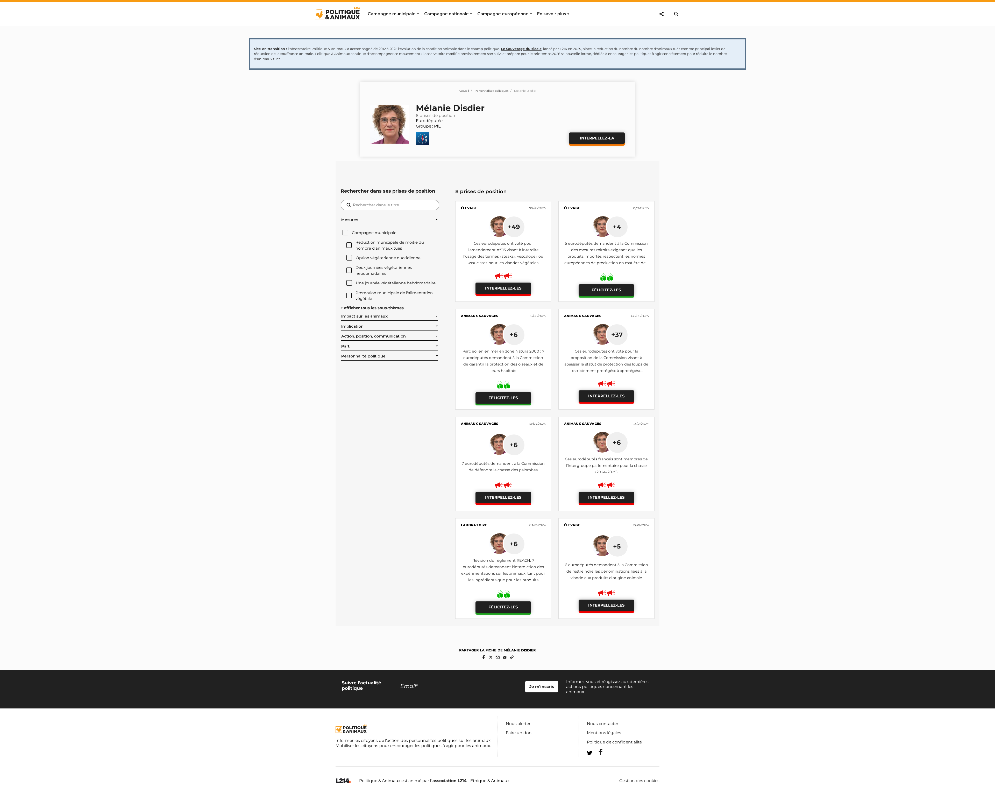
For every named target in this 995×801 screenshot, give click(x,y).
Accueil (464, 91)
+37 (617, 335)
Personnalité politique (363, 356)
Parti (346, 346)
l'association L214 (448, 780)
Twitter (597, 762)
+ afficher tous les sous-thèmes (372, 308)
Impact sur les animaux (364, 316)
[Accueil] (337, 24)
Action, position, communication (373, 336)
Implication (352, 326)
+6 (514, 335)
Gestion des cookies (639, 781)
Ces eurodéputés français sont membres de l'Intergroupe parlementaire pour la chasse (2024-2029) (606, 465)
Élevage (469, 208)
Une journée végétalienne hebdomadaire (396, 283)
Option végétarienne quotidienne (388, 258)
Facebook (597, 752)
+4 (617, 227)
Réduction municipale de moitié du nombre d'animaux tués (390, 245)
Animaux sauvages (479, 316)
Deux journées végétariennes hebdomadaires (384, 270)
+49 (514, 227)
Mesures (349, 219)
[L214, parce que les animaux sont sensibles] (343, 781)
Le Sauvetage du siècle (521, 49)
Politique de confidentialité (614, 742)
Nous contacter (602, 723)
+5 (617, 546)
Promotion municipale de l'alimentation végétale (394, 296)
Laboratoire (474, 525)
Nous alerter (518, 723)
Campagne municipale (374, 232)
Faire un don (519, 732)
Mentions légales (604, 732)
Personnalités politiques (491, 91)
